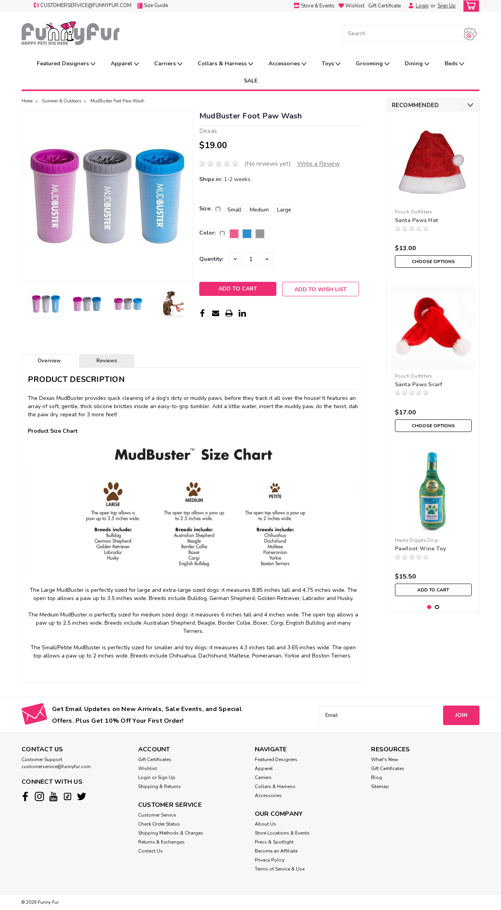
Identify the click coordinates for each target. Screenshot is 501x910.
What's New (384, 759)
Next (186, 196)
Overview (49, 360)
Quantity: (211, 259)
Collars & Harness (223, 63)
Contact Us (150, 851)
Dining (414, 63)
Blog (376, 777)
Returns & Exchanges (161, 842)
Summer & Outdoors (61, 101)
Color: (212, 232)
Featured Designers (63, 63)
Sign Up (447, 5)
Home (27, 101)
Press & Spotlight (274, 842)
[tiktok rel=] (67, 796)
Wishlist (147, 768)
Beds (452, 63)
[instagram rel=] (39, 796)
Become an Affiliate (276, 851)
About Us (265, 824)
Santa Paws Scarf (419, 384)
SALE (251, 80)
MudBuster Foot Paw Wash (117, 101)
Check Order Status (159, 824)
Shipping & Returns (159, 786)
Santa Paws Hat (416, 220)
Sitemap (380, 786)
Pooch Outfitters (414, 212)
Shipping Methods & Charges (170, 833)
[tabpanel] (433, 194)
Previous (28, 196)
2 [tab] (437, 607)
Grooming (370, 63)
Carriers (165, 63)
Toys (328, 63)
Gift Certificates (154, 759)
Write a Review (318, 163)
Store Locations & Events (282, 833)
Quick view (433, 199)
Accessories (285, 63)
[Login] (409, 6)
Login (422, 5)
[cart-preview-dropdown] (469, 6)
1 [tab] (429, 607)
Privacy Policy (270, 860)
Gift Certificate (384, 5)
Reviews (106, 360)
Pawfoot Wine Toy (420, 548)
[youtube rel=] (53, 796)
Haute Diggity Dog (416, 540)
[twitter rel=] (82, 796)
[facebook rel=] (25, 796)
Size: (210, 208)
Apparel (122, 63)
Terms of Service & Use (280, 869)
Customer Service (157, 815)
